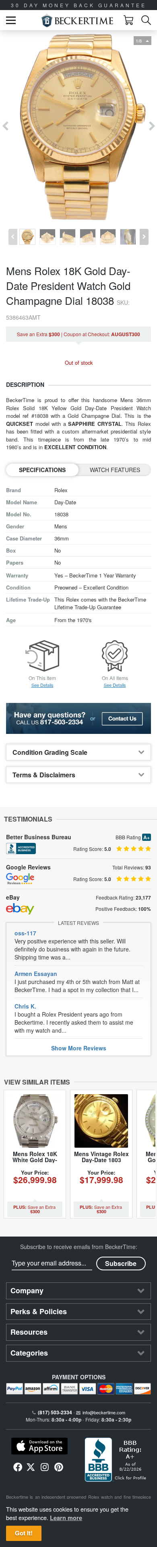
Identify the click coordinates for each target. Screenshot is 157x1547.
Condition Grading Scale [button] (49, 752)
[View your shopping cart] (128, 20)
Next (152, 127)
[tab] (78, 752)
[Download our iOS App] (39, 1446)
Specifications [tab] (42, 470)
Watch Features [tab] (115, 470)
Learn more (66, 1518)
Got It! (24, 1533)
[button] (11, 20)
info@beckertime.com (104, 1412)
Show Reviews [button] (78, 1048)
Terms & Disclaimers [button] (43, 774)
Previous (5, 127)
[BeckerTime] (77, 20)
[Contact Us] (78, 718)
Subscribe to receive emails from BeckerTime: (78, 1246)
